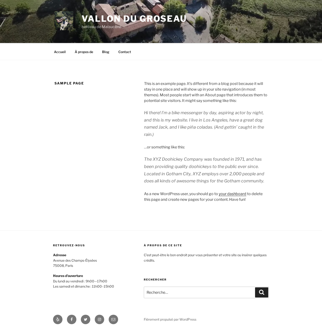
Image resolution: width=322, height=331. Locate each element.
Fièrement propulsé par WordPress (170, 319)
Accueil (60, 52)
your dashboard (232, 194)
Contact (124, 52)
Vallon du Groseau (134, 18)
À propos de (84, 52)
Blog (105, 52)
